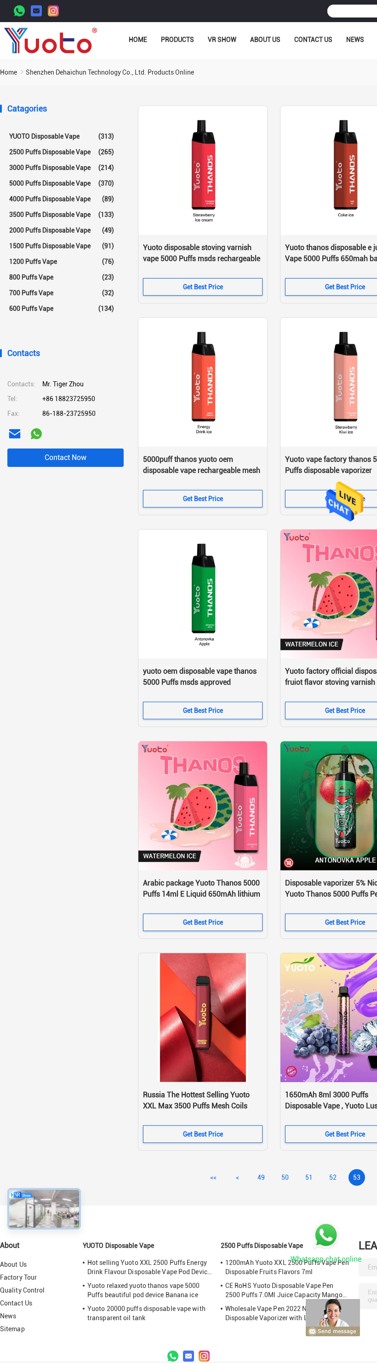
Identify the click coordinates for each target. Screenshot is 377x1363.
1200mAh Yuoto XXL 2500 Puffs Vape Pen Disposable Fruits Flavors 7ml (287, 1267)
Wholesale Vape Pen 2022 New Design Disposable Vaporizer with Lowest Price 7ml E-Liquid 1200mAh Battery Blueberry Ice (285, 1313)
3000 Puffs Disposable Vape (61, 167)
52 (333, 1177)
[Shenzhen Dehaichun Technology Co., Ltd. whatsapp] (36, 433)
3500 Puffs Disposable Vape (61, 214)
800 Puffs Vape (61, 277)
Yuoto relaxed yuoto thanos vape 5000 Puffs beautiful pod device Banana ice (143, 1290)
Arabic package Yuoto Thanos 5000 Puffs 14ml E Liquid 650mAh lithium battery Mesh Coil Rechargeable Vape (201, 895)
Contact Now (65, 457)
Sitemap (12, 1329)
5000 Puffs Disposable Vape (61, 183)
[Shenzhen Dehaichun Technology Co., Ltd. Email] (36, 11)
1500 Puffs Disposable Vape (61, 246)
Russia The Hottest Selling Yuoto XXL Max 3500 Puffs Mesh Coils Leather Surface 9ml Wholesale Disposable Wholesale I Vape (196, 1106)
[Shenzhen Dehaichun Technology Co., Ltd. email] (14, 433)
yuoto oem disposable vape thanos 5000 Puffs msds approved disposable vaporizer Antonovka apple (200, 683)
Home (138, 39)
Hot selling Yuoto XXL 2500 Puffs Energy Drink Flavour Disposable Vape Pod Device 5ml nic (149, 1267)
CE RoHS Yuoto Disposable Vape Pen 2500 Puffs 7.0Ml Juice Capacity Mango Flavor (284, 1290)
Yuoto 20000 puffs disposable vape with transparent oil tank (146, 1313)
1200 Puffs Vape (61, 261)
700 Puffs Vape (61, 293)
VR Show (222, 39)
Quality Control (22, 1290)
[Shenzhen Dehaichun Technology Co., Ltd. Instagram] (53, 11)
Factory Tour (18, 1277)
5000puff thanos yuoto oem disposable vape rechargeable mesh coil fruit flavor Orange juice (201, 470)
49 (261, 1177)
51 (309, 1177)
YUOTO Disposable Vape (61, 136)
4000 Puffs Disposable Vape (61, 199)
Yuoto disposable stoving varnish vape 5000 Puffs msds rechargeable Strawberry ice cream (201, 258)
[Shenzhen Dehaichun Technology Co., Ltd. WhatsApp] (19, 11)
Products (177, 39)
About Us (265, 39)
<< (213, 1177)
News (355, 39)
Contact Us (313, 39)
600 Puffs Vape (61, 308)
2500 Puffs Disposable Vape (61, 152)
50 (285, 1177)
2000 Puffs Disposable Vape (61, 230)
